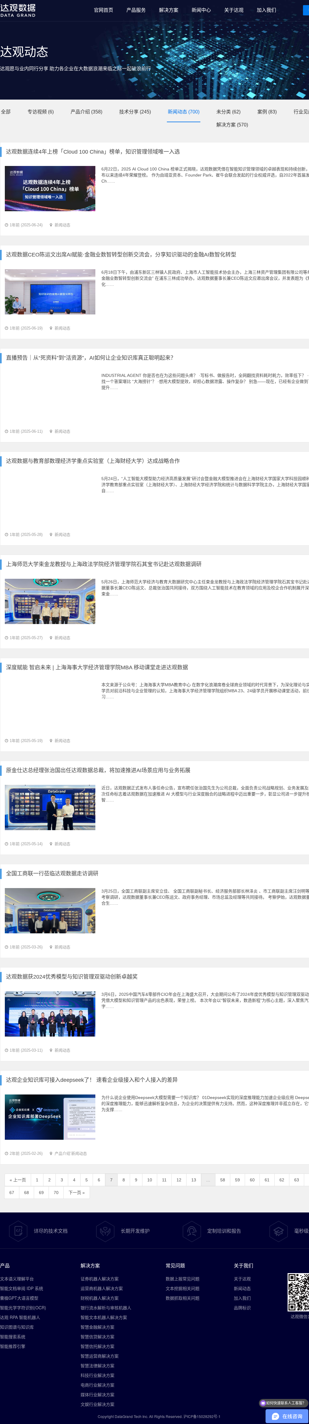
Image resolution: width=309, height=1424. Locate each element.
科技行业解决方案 (97, 1375)
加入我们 (242, 1298)
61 (267, 1179)
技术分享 (129, 111)
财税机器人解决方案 (100, 1298)
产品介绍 (80, 111)
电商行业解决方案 (97, 1385)
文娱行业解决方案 (97, 1404)
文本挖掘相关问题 (182, 1288)
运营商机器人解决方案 (102, 1288)
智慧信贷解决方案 (97, 1336)
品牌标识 (242, 1308)
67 (11, 1192)
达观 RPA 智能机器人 (20, 1317)
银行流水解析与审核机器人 (106, 1308)
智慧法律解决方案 (97, 1365)
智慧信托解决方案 (97, 1346)
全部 (6, 111)
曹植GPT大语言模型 (19, 1298)
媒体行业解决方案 (97, 1394)
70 (56, 1192)
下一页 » (76, 1192)
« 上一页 (18, 1179)
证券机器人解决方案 (100, 1279)
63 (296, 1179)
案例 (262, 111)
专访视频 (37, 111)
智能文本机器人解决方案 (104, 1317)
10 (149, 1179)
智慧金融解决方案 (97, 1327)
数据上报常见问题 (182, 1279)
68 (26, 1192)
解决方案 (226, 124)
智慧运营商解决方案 (100, 1356)
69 (41, 1192)
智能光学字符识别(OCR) (23, 1308)
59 (237, 1179)
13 (193, 1179)
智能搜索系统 (12, 1336)
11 (164, 1179)
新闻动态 (177, 111)
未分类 (223, 111)
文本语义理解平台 (17, 1279)
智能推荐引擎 (12, 1346)
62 (281, 1179)
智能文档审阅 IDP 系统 (21, 1288)
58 (222, 1179)
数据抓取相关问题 (182, 1298)
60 (252, 1179)
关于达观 (242, 1279)
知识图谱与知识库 (17, 1327)
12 (179, 1179)
